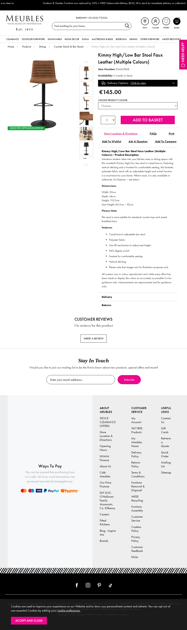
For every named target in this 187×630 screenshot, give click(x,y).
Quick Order (165, 454)
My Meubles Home (136, 442)
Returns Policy (135, 464)
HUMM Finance (104, 458)
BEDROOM (121, 39)
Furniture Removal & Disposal (138, 486)
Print (171, 133)
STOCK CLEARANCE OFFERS (108, 422)
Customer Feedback (137, 549)
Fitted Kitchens (105, 522)
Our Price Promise (105, 484)
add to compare (165, 141)
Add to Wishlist (111, 141)
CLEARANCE (12, 39)
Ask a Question (138, 141)
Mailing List (166, 464)
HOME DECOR (72, 39)
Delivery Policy (136, 454)
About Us (105, 466)
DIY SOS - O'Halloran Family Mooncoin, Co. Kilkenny (107, 500)
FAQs (153, 133)
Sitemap (166, 472)
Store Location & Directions (121, 133)
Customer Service (137, 518)
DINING (133, 39)
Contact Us (166, 420)
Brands (104, 541)
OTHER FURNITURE (149, 39)
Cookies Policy (136, 529)
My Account (136, 420)
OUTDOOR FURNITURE (33, 39)
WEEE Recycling (137, 498)
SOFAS (85, 39)
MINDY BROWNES (171, 39)
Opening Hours (105, 448)
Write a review (94, 338)
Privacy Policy (135, 539)
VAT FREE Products (136, 430)
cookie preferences (68, 610)
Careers (104, 514)
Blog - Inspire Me (108, 533)
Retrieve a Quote (166, 442)
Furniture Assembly (137, 508)
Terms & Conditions (137, 474)
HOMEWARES (55, 39)
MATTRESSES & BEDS (102, 39)
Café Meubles (105, 474)
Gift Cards (164, 430)
